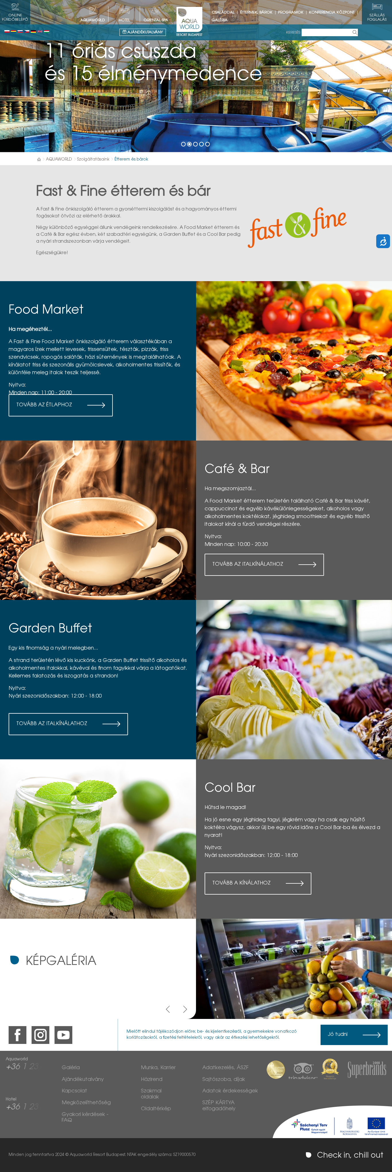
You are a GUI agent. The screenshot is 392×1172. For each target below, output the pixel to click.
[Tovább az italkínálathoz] (98, 520)
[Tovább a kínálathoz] (98, 839)
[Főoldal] (39, 159)
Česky (26, 31)
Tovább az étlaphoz (44, 405)
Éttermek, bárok (256, 12)
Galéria (220, 20)
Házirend (151, 1079)
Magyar (46, 31)
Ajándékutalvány (144, 32)
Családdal (223, 12)
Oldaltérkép (156, 1109)
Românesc (13, 31)
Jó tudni (338, 1034)
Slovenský (20, 31)
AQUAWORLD (92, 20)
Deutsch (33, 31)
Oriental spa (155, 20)
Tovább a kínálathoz (241, 883)
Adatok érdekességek (230, 1091)
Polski (6, 31)
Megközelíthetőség (86, 1103)
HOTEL (124, 20)
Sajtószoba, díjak (223, 1079)
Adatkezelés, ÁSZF (225, 1068)
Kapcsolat (74, 1091)
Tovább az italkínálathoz (247, 564)
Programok (290, 12)
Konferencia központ (331, 12)
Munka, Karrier (158, 1068)
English (39, 31)
